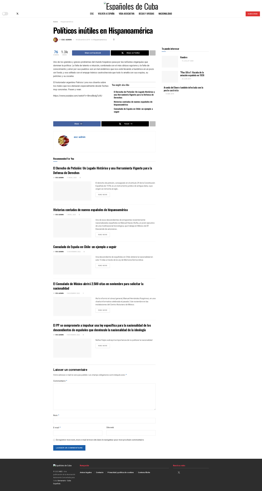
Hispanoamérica (67, 22)
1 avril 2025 (71, 215)
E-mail (57, 427)
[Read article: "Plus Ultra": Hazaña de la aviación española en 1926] (170, 77)
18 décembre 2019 (82, 39)
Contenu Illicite (144, 472)
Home (55, 22)
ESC (92, 13)
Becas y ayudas (146, 13)
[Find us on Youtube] (26, 14)
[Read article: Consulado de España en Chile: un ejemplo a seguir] (72, 264)
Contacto (99, 472)
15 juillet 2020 (187, 61)
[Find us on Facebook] (13, 14)
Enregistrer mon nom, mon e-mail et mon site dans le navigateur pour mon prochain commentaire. (100, 439)
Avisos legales (86, 472)
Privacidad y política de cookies (121, 472)
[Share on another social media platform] (153, 53)
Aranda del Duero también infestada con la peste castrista (183, 89)
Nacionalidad (165, 13)
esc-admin (67, 39)
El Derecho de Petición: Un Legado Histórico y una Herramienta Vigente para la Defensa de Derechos (134, 94)
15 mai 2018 (169, 94)
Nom (56, 415)
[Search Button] (241, 13)
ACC (60, 471)
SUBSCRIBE (253, 14)
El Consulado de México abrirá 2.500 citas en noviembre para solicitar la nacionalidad (98, 286)
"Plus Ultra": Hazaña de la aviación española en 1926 (192, 74)
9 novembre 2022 (73, 293)
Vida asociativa (126, 13)
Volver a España (106, 13)
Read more (104, 194)
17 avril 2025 (71, 178)
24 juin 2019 (186, 79)
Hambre (183, 57)
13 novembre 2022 (73, 252)
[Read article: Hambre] (170, 61)
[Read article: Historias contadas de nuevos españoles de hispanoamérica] (72, 227)
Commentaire (60, 381)
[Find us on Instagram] (22, 14)
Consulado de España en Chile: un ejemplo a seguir (133, 110)
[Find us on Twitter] (17, 14)
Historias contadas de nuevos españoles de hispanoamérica (133, 103)
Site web (110, 427)
